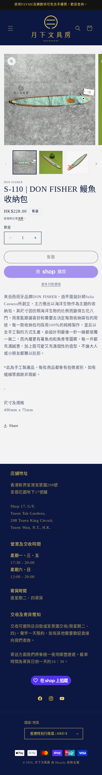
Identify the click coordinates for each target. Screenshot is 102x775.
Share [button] (13, 426)
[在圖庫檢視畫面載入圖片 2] (51, 162)
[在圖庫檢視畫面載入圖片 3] (77, 162)
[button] (10, 28)
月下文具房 (42, 762)
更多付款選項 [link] (51, 284)
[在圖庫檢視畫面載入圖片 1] (24, 162)
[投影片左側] (6, 163)
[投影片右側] (96, 163)
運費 (21, 218)
